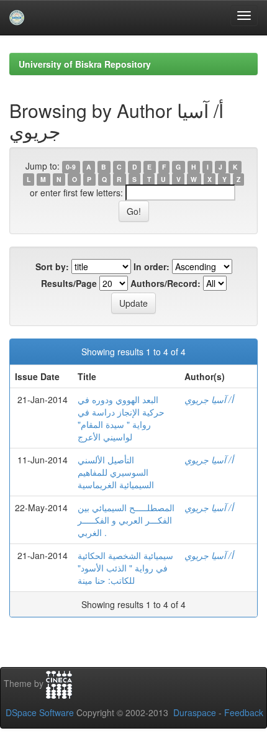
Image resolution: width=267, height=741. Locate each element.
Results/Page (69, 283)
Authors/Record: (165, 283)
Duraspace (194, 712)
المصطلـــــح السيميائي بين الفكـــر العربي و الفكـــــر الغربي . (126, 520)
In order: (152, 266)
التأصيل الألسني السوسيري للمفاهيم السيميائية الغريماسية (116, 472)
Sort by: (52, 266)
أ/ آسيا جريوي (208, 399)
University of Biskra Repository (85, 64)
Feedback (243, 712)
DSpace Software (40, 712)
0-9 (71, 166)
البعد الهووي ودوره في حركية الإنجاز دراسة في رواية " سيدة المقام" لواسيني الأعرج (121, 418)
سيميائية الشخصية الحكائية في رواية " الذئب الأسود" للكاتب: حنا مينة (125, 567)
